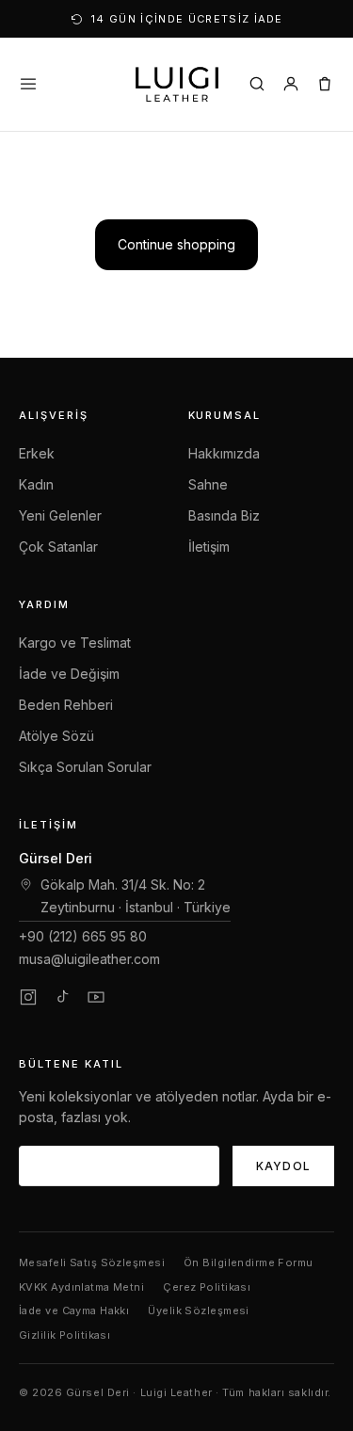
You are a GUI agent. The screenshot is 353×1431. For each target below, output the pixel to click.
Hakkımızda (224, 453)
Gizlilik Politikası (64, 1335)
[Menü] (28, 83)
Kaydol (283, 1166)
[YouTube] (96, 997)
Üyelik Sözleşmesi (198, 1310)
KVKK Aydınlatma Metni (81, 1287)
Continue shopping (176, 244)
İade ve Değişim (69, 674)
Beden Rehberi (66, 705)
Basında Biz (224, 515)
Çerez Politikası (206, 1287)
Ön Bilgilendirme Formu (248, 1262)
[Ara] (257, 83)
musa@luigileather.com (89, 959)
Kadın (36, 484)
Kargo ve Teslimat (75, 643)
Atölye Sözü (56, 736)
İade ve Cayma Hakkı (74, 1310)
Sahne (208, 484)
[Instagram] (28, 997)
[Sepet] (324, 83)
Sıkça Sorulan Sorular (85, 767)
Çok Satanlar (58, 547)
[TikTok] (62, 997)
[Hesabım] (290, 83)
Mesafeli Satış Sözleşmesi (92, 1262)
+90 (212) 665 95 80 (83, 936)
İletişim (209, 547)
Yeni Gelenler (60, 515)
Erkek (37, 453)
